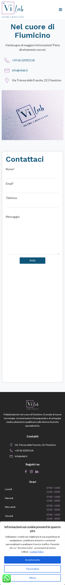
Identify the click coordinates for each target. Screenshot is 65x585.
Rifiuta (32, 577)
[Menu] (60, 9)
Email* (10, 183)
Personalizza (32, 568)
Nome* (10, 169)
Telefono (11, 198)
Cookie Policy (37, 551)
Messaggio (13, 216)
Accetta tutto (32, 559)
